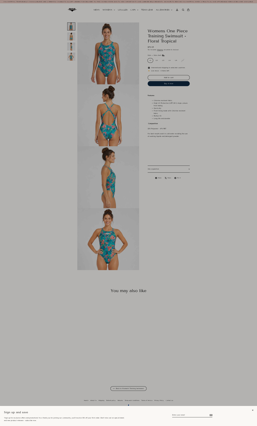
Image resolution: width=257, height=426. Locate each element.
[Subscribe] (210, 415)
